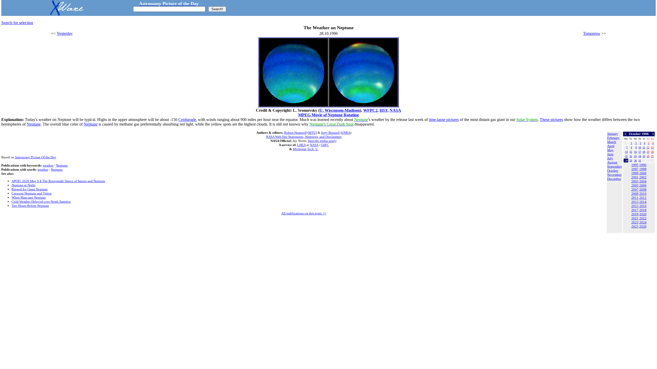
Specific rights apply (322, 141)
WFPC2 (370, 110)
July (610, 158)
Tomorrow (591, 33)
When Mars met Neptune (29, 197)
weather (48, 165)
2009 (635, 194)
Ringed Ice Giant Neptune (30, 189)
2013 (635, 202)
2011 (635, 198)
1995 (635, 165)
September (614, 166)
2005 (635, 185)
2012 (642, 198)
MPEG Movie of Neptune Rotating (328, 115)
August (612, 162)
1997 (635, 169)
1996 (642, 165)
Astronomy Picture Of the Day (35, 157)
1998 (642, 169)
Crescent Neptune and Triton (32, 193)
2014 (642, 202)
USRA (346, 133)
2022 (642, 218)
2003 (635, 181)
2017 (635, 210)
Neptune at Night (23, 185)
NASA (395, 110)
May (610, 150)
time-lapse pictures (444, 119)
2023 (635, 222)
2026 (642, 226)
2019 (635, 214)
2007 (635, 189)
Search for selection (17, 22)
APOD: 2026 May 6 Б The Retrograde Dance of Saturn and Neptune (58, 181)
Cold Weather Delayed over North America (41, 201)
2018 (642, 210)
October (612, 170)
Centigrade (187, 119)
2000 (642, 173)
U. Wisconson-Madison (340, 110)
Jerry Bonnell (330, 133)
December (614, 179)
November (614, 175)
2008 (642, 189)
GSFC (325, 145)
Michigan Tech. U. (305, 149)
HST (384, 110)
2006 (642, 185)
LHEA (301, 145)
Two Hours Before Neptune (30, 206)
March (611, 142)
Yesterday (65, 33)
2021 (635, 218)
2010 (642, 194)
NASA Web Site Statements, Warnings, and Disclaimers (304, 137)
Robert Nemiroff (295, 133)
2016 (642, 206)
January (612, 134)
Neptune (34, 124)
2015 (635, 206)
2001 (635, 177)
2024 (642, 222)
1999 (635, 173)
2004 (642, 181)
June (610, 154)
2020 (642, 214)
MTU (312, 133)
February (613, 138)
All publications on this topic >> (303, 213)
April (610, 146)
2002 (642, 177)
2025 (635, 226)
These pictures (551, 119)
